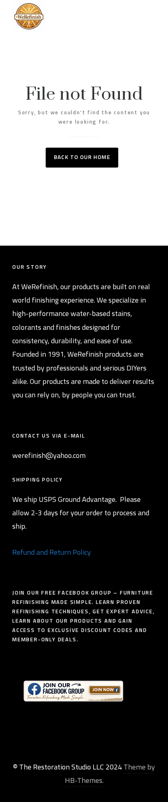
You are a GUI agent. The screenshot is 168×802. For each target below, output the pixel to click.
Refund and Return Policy (51, 552)
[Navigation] (151, 16)
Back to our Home (82, 157)
